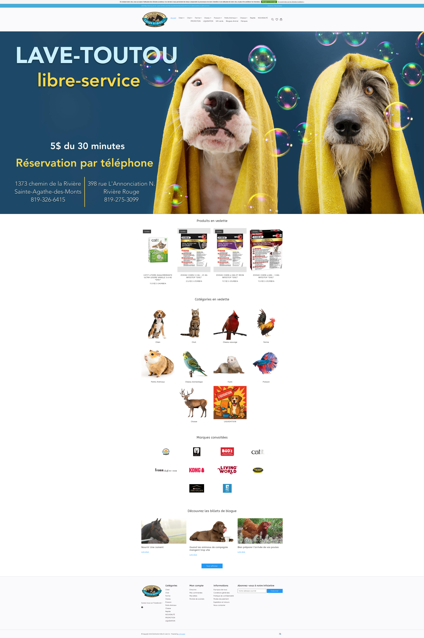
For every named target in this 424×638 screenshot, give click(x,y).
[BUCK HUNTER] (196, 452)
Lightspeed (182, 634)
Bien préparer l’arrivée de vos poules (258, 547)
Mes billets (193, 596)
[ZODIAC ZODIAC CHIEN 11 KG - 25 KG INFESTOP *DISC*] (193, 250)
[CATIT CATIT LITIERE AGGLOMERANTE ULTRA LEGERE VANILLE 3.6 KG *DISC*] (157, 250)
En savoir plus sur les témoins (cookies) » (291, 2)
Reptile (252, 18)
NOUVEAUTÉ (263, 18)
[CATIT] (258, 452)
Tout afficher (212, 566)
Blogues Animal (232, 21)
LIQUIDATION (208, 21)
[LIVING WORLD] (227, 470)
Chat (194, 342)
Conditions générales (222, 593)
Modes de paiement (221, 599)
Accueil (173, 18)
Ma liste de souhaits (196, 599)
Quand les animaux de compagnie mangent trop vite (208, 548)
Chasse (194, 421)
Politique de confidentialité (224, 596)
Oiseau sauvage (230, 342)
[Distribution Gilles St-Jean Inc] (154, 19)
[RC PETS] (227, 488)
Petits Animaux (158, 382)
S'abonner (275, 591)
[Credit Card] (280, 634)
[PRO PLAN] (196, 488)
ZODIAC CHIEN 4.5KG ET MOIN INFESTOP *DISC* (230, 276)
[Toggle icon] (272, 19)
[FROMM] (166, 470)
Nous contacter (219, 605)
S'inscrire (192, 590)
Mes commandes (195, 593)
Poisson (266, 382)
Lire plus (145, 552)
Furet (230, 382)
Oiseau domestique (194, 382)
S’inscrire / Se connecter (275, 6)
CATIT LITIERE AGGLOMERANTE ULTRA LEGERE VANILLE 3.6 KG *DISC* (158, 277)
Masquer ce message (269, 2)
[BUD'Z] (227, 452)
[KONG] (196, 470)
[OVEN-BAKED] (258, 470)
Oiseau (168, 599)
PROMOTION (196, 21)
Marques (244, 21)
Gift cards (219, 21)
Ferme (266, 342)
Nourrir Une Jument (152, 547)
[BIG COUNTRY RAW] (166, 452)
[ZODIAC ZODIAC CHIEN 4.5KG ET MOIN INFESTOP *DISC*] (230, 250)
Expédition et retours (221, 602)
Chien (157, 342)
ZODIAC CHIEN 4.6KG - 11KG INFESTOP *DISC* (266, 276)
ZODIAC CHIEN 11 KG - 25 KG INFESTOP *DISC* (194, 276)
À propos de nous (220, 590)
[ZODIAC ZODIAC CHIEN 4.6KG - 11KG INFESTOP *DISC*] (266, 250)
